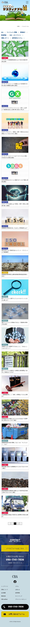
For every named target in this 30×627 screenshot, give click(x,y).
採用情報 (17, 593)
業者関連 (3, 35)
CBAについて (4, 589)
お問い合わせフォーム (17, 614)
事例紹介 (22, 32)
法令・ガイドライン (15, 35)
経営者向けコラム (17, 38)
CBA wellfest (4, 599)
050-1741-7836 (16, 607)
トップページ (4, 586)
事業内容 (3, 596)
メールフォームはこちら (15, 548)
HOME (18, 26)
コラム (17, 586)
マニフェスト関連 (12, 32)
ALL (2, 32)
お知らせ (17, 589)
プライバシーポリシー (20, 599)
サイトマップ (18, 596)
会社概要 (3, 593)
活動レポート (5, 38)
